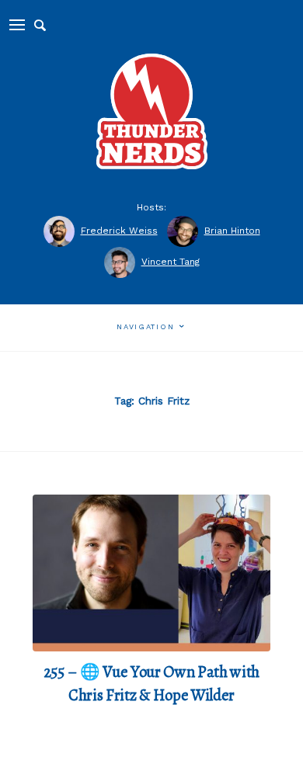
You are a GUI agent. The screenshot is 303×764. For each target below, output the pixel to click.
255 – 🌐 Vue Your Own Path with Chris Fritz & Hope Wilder (151, 683)
